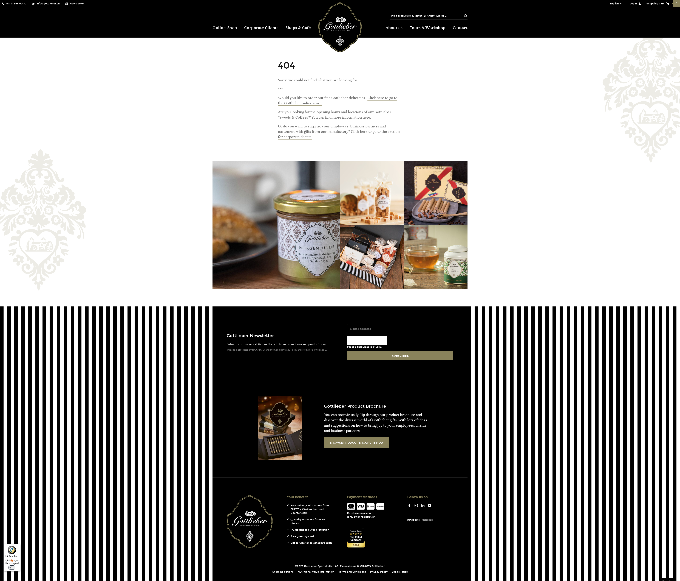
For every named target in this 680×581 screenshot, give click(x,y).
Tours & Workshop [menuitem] (428, 28)
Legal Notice (400, 571)
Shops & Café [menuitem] (298, 28)
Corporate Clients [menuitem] (261, 28)
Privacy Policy (289, 350)
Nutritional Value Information (316, 571)
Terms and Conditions (352, 571)
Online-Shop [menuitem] (224, 28)
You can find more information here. (341, 117)
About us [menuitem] (394, 28)
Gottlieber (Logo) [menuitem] (340, 27)
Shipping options (282, 571)
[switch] (11, 567)
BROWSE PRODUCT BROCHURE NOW (357, 442)
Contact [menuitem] (460, 28)
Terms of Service (311, 350)
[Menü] (18, 546)
